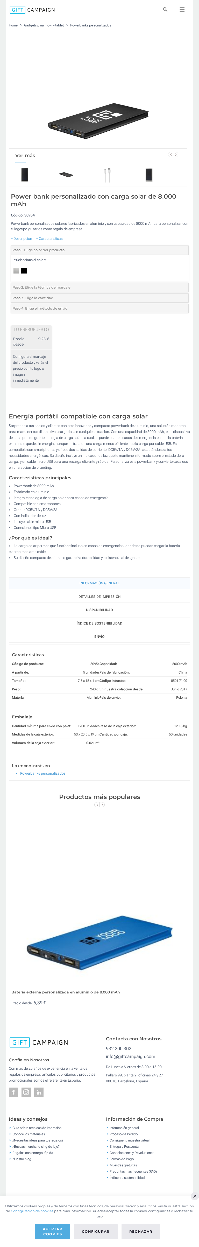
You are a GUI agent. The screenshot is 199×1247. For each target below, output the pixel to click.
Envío (99, 637)
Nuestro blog (21, 1159)
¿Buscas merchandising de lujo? (36, 1146)
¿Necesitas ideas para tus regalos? (37, 1140)
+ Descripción (21, 238)
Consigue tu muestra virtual (130, 1140)
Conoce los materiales (28, 1134)
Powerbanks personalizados (90, 25)
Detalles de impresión (99, 597)
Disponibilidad (99, 610)
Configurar (96, 1231)
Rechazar (141, 1231)
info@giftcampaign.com (130, 1056)
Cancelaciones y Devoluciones (132, 1152)
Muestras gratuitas (123, 1165)
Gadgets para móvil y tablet (44, 25)
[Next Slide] (175, 154)
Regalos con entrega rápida (32, 1152)
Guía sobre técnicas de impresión (36, 1128)
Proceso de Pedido (124, 1134)
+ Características (49, 238)
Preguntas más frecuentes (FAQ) (133, 1171)
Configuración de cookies (32, 1211)
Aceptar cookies (52, 1231)
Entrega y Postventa (124, 1146)
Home (13, 25)
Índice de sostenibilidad (99, 623)
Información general (124, 1128)
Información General (99, 583)
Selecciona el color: (29, 260)
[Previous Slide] (170, 154)
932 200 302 (118, 1048)
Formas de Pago (122, 1159)
